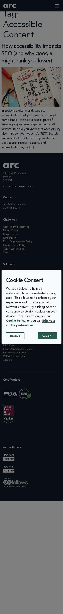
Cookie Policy (15, 320)
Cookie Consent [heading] (24, 280)
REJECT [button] (15, 335)
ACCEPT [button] (47, 335)
